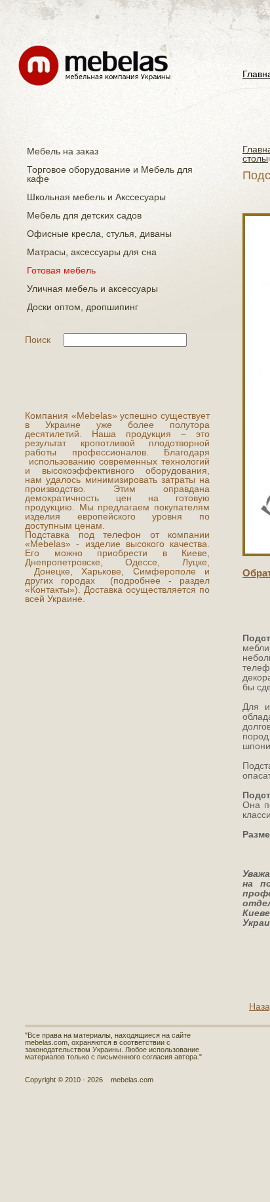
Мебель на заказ (62, 151)
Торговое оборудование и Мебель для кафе (110, 174)
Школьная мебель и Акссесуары (96, 197)
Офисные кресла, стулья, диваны (99, 233)
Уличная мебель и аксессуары (92, 288)
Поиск (37, 339)
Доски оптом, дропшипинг (82, 307)
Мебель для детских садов (84, 215)
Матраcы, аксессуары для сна (92, 252)
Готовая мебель (61, 270)
